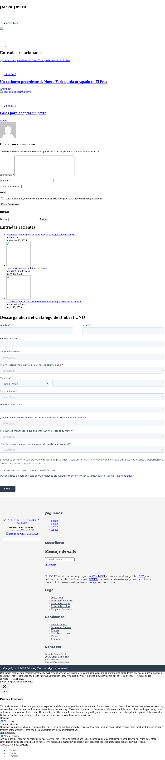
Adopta (4, 120)
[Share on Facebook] (1, 45)
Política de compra (60, 603)
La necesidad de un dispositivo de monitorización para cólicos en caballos (44, 301)
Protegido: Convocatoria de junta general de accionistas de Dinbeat (40, 234)
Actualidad (5, 89)
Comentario (7, 175)
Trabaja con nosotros (61, 633)
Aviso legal (57, 597)
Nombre (5, 180)
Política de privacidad (62, 600)
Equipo (55, 630)
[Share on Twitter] (4, 45)
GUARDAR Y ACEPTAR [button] (14, 744)
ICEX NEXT (98, 576)
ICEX (141, 576)
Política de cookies (60, 606)
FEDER (93, 579)
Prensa (54, 636)
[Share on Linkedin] (7, 45)
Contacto (55, 639)
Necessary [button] (5, 718)
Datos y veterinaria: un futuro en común (26, 268)
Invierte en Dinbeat (61, 627)
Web (2, 192)
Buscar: (4, 219)
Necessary (9, 721)
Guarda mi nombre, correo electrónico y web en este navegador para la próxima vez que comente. (53, 198)
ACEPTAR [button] (18, 678)
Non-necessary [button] (7, 732)
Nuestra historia (59, 624)
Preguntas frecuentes (61, 609)
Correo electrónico (10, 186)
